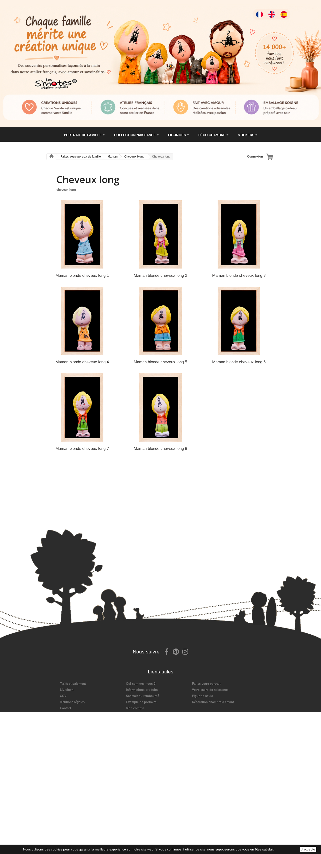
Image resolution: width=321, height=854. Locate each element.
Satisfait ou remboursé (142, 696)
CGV (63, 696)
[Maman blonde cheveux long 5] (160, 321)
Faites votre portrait (206, 683)
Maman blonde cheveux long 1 (82, 275)
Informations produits (142, 690)
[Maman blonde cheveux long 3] (238, 234)
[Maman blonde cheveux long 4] (82, 321)
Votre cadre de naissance (210, 690)
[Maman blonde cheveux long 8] (160, 407)
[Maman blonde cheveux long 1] (82, 234)
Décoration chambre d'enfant (213, 702)
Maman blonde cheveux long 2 (160, 275)
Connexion (255, 156)
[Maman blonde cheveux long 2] (160, 234)
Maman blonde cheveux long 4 (82, 362)
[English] (275, 11)
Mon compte (135, 708)
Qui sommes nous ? (141, 683)
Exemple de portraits (141, 702)
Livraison (67, 690)
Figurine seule (202, 696)
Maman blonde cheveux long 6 (239, 362)
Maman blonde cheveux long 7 (82, 448)
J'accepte (308, 849)
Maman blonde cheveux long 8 (160, 448)
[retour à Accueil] (51, 157)
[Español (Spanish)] (288, 11)
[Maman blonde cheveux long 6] (238, 321)
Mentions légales (72, 702)
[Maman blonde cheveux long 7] (82, 407)
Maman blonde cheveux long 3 (239, 275)
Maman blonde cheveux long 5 (160, 362)
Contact (65, 708)
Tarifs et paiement (73, 683)
